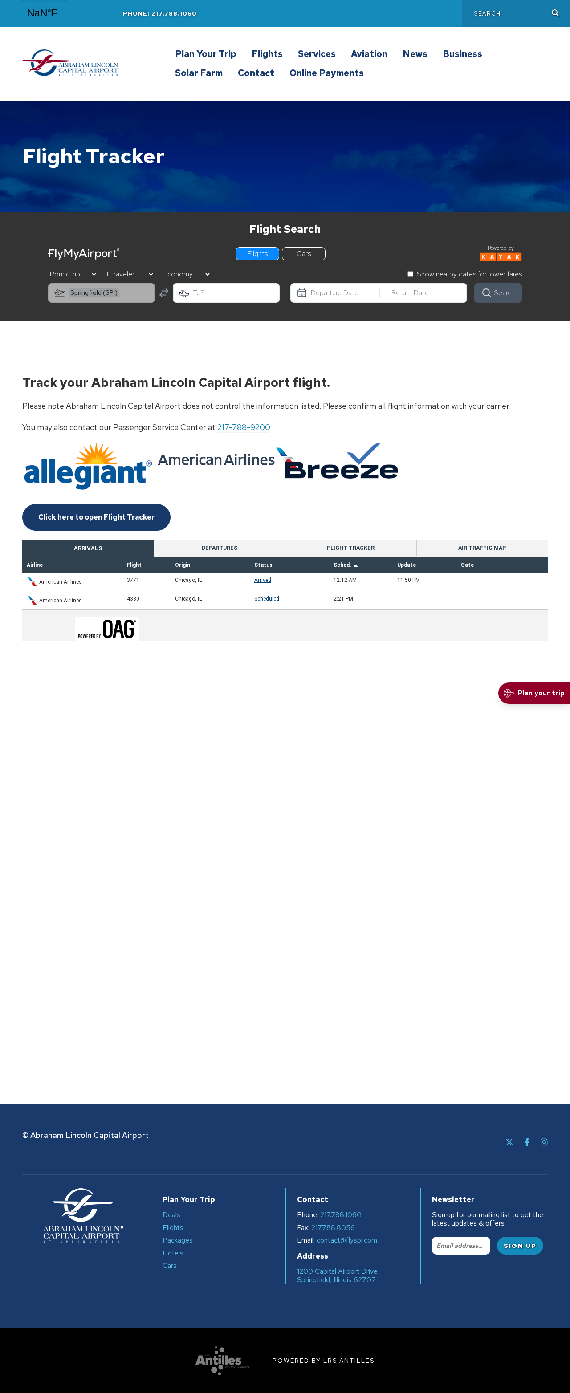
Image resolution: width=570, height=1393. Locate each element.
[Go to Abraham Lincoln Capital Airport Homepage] (95, 63)
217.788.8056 (333, 1228)
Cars (170, 1265)
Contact (256, 73)
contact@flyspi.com (347, 1240)
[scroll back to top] (536, 1359)
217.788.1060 (341, 1215)
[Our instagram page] (544, 1142)
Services (317, 54)
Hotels (173, 1253)
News (415, 54)
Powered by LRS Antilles (324, 1360)
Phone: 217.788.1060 (160, 13)
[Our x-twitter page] (509, 1142)
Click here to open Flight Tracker (96, 517)
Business (462, 54)
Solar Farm (199, 73)
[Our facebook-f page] (527, 1142)
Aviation (369, 54)
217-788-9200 (243, 427)
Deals (171, 1214)
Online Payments (326, 73)
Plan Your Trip (205, 54)
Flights (267, 54)
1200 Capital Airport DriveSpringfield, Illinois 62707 (337, 1275)
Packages (178, 1240)
